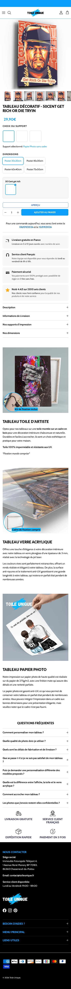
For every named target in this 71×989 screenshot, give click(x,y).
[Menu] (3, 12)
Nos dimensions (11, 333)
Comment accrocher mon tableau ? (21, 794)
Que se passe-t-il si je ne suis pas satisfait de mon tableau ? (33, 760)
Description (9, 307)
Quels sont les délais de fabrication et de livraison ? (29, 749)
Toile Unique (15, 977)
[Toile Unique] (35, 13)
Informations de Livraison (16, 315)
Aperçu (35, 205)
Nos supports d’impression (17, 324)
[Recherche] (11, 12)
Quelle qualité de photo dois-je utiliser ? (24, 741)
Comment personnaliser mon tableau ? (23, 732)
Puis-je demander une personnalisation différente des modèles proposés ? (31, 772)
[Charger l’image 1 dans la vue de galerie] (35, 54)
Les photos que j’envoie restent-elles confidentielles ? (31, 802)
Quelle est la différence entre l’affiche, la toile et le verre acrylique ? (32, 784)
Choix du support (15, 126)
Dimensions (10, 154)
